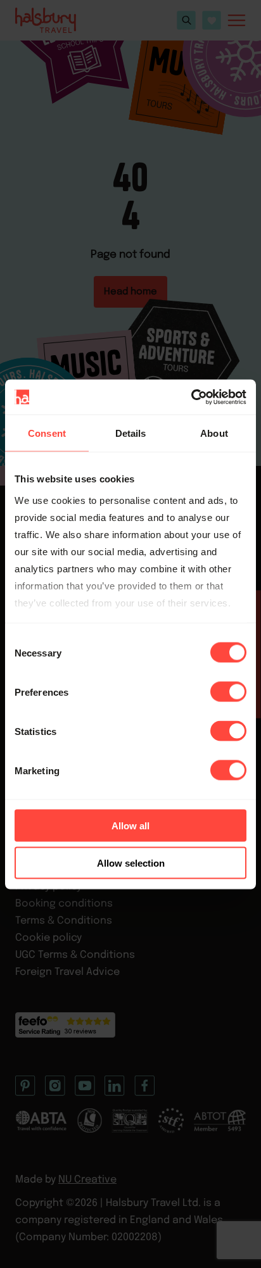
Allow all (130, 825)
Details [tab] (130, 433)
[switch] (228, 692)
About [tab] (214, 433)
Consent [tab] (47, 433)
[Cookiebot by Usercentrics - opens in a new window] (191, 397)
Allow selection (131, 862)
